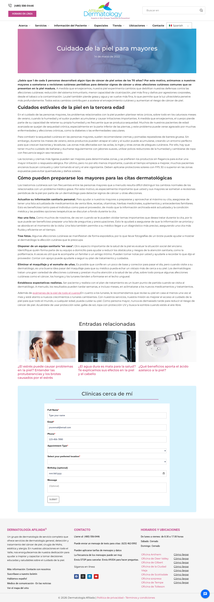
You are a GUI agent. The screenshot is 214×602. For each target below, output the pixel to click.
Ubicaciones (137, 25)
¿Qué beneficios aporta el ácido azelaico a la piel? (163, 368)
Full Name (53, 410)
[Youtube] (96, 576)
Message (52, 480)
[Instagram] (83, 576)
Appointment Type (57, 445)
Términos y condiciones (140, 597)
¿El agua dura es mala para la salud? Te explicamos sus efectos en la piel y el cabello (107, 370)
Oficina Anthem (151, 554)
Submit (53, 499)
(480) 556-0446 (24, 5)
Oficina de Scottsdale (154, 574)
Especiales (101, 25)
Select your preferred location (63, 456)
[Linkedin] (89, 576)
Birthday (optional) (57, 468)
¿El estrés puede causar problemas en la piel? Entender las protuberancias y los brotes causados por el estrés (45, 372)
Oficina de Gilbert (152, 562)
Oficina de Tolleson (153, 586)
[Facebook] (76, 576)
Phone (51, 434)
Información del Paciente (70, 25)
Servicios (41, 25)
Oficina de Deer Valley (155, 558)
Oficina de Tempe (152, 582)
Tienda (117, 25)
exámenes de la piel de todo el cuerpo (56, 292)
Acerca (23, 25)
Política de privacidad (110, 597)
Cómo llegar (181, 554)
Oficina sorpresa (151, 578)
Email (50, 422)
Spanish (177, 25)
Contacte (158, 25)
